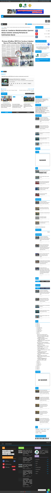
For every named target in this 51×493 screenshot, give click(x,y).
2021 (37, 367)
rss (21, 83)
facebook (28, 112)
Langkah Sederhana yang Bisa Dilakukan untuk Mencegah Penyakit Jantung (44, 188)
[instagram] (8, 1)
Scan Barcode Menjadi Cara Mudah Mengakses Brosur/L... (42, 337)
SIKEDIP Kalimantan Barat (39, 101)
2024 (37, 325)
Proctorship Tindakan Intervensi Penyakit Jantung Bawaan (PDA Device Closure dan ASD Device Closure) (17, 106)
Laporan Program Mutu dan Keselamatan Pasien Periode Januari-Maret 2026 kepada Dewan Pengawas (6, 106)
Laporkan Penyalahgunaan (40, 227)
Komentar (47, 288)
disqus (17, 112)
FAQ (6, 21)
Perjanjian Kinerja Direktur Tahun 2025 (41, 107)
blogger (6, 112)
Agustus (38, 331)
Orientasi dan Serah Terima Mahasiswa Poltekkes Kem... (43, 344)
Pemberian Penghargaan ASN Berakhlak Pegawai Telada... (42, 359)
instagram (29, 83)
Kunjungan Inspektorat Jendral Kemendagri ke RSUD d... (42, 352)
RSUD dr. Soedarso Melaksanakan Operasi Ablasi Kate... (42, 348)
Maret (38, 363)
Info (48, 429)
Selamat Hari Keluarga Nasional (42, 334)
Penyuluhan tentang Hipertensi (45, 212)
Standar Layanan (14, 18)
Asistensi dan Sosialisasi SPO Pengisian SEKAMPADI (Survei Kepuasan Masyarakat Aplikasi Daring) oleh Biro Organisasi (27, 472)
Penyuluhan (44, 431)
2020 (37, 368)
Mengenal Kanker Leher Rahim (42, 355)
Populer (42, 288)
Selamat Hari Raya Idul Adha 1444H (42, 335)
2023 (37, 326)
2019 (37, 369)
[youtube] (10, 1)
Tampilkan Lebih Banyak (30, 93)
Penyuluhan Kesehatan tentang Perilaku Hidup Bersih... (43, 341)
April (38, 362)
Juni (38, 333)
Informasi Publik (27, 18)
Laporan (34, 18)
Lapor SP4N (37, 102)
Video (40, 432)
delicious (11, 85)
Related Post (4, 93)
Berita (5, 27)
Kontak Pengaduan (8, 443)
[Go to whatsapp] (48, 490)
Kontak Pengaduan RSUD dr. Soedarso (41, 108)
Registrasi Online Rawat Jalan (40, 111)
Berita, (8, 37)
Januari (38, 365)
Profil (3, 18)
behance (25, 83)
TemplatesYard (28, 491)
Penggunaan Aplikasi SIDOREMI (40, 109)
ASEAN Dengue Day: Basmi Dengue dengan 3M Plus (43, 346)
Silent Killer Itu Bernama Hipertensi (42, 342)
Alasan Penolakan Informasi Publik (40, 112)
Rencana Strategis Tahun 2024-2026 (41, 107)
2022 (37, 366)
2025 (37, 324)
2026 (37, 323)
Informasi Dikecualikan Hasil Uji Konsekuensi (42, 112)
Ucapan (37, 432)
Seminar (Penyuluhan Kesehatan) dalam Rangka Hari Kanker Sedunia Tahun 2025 (45, 202)
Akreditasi (37, 429)
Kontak (3, 21)
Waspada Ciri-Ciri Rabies (41, 345)
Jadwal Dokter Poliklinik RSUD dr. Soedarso (42, 110)
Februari (38, 364)
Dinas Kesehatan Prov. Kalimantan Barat (41, 99)
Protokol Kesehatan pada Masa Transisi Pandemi (43, 350)
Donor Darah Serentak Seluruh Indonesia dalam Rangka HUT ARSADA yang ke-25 (44, 182)
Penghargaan (21, 24)
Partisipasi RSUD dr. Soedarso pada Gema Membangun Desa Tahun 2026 (28, 106)
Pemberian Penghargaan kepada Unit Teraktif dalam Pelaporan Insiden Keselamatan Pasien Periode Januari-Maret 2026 (45, 119)
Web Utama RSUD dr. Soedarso (40, 100)
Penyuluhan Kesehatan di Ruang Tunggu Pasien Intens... (42, 339)
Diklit (45, 429)
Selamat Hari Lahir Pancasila (41, 360)
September (39, 330)
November (39, 328)
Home (2, 27)
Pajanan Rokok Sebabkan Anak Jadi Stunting (42, 354)
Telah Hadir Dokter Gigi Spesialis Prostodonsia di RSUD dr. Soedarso (45, 171)
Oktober (38, 329)
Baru (38, 288)
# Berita (5, 71)
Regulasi (8, 18)
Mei (38, 361)
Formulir (21, 18)
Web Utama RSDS (41, 18)
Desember (39, 327)
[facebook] (6, 1)
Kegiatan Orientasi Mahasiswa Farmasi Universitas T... (43, 357)
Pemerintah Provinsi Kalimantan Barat (41, 99)
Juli (37, 332)
